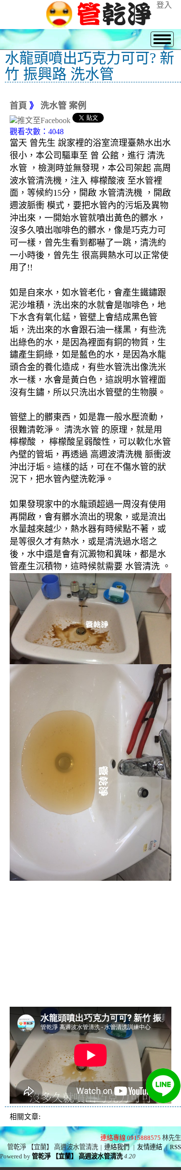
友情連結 (149, 1147)
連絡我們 (116, 1147)
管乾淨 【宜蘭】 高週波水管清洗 (77, 1156)
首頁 (18, 105)
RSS (175, 1147)
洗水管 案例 (63, 105)
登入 (164, 5)
